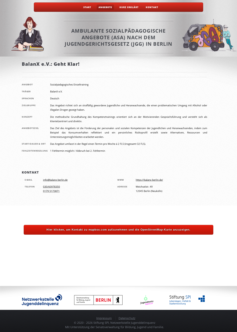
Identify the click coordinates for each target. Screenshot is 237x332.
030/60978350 (51, 186)
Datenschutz (126, 318)
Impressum (104, 318)
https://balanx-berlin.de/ (149, 179)
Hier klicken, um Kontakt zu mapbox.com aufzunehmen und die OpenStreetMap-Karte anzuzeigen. (118, 229)
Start (87, 7)
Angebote (105, 7)
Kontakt (152, 7)
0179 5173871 (51, 191)
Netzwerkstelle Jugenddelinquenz (132, 323)
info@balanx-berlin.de (55, 179)
